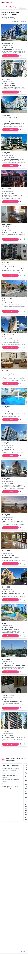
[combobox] (19, 21)
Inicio (2, 16)
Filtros (23, 7)
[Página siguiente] (18, 752)
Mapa (24, 951)
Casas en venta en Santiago (9, 770)
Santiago (12, 17)
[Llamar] (20, 55)
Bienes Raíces (9, 16)
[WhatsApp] (24, 55)
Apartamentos (4, 17)
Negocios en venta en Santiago (10, 783)
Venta (16, 16)
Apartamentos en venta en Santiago (11, 773)
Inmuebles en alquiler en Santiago (10, 768)
